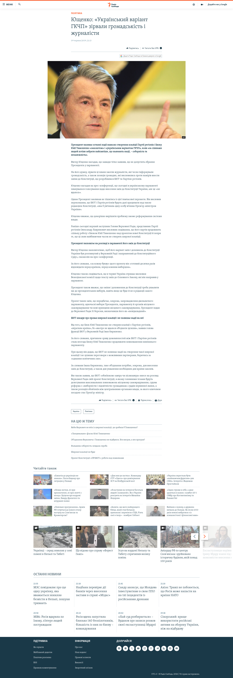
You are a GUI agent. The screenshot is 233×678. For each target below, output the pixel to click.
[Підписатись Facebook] (119, 648)
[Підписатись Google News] (125, 648)
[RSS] (163, 648)
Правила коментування (44, 668)
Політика (76, 13)
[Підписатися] (176, 648)
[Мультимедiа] (202, 4)
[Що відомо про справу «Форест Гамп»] (95, 537)
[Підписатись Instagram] (144, 648)
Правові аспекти (83, 657)
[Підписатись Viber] (151, 648)
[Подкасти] (194, 4)
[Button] (132, 48)
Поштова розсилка (42, 657)
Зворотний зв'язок (84, 668)
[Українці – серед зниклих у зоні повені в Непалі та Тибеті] (53, 537)
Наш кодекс (80, 652)
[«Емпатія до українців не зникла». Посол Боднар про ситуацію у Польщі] (42, 479)
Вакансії (79, 663)
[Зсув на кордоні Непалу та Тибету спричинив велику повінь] (137, 537)
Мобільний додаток (42, 652)
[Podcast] (170, 648)
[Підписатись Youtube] (138, 648)
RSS (35, 663)
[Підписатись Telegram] (157, 648)
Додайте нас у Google (217, 5)
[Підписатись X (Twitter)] (131, 648)
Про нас (79, 647)
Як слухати (38, 647)
